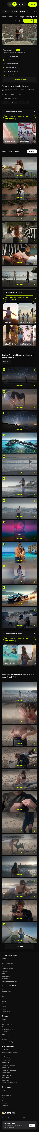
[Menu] (3, 4)
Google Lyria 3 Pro (7, 1060)
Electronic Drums (6, 991)
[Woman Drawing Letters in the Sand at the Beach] (19, 399)
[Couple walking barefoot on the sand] (19, 276)
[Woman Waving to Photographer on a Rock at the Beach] (19, 866)
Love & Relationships (7, 963)
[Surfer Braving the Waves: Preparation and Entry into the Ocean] (19, 464)
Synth (3, 989)
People (3, 961)
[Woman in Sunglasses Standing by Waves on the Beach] (19, 486)
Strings (4, 1009)
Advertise (4, 1103)
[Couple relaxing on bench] (19, 210)
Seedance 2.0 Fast (7, 1075)
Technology (5, 978)
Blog (3, 1098)
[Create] (9, 4)
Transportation (6, 976)
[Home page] (9, 1113)
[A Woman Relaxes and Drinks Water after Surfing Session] (19, 779)
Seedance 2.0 (5, 1067)
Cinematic (4, 999)
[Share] (19, 21)
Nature (4, 958)
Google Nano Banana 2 (8, 1065)
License (4, 1118)
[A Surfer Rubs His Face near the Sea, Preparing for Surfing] (19, 713)
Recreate (19, 175)
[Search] (14, 4)
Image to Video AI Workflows (10, 1052)
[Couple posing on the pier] (19, 167)
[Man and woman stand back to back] (19, 189)
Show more (5, 90)
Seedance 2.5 (5, 1062)
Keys (3, 994)
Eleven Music (5, 1077)
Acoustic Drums (6, 1011)
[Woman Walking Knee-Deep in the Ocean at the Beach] (19, 692)
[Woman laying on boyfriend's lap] (19, 254)
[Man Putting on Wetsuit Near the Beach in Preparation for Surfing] (19, 735)
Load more (19, 947)
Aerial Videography (7, 968)
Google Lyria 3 (6, 1072)
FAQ (3, 1100)
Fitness (4, 966)
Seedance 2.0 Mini (7, 1080)
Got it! (32, 1125)
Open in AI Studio (21, 79)
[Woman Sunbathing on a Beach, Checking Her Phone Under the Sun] (19, 888)
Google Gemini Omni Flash (9, 1082)
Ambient (4, 1006)
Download (28, 21)
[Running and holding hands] (19, 232)
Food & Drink (5, 971)
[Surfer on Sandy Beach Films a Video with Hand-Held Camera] (19, 910)
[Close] (34, 111)
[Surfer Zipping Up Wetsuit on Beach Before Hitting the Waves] (19, 801)
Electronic (4, 1004)
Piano (3, 996)
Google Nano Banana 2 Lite (9, 1070)
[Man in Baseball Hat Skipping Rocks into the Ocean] (19, 508)
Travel (3, 973)
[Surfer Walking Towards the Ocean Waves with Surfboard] (19, 822)
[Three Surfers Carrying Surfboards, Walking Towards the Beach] (19, 617)
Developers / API (6, 1095)
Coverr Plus (5, 1093)
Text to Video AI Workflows (9, 1049)
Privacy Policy (12, 1118)
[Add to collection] (15, 21)
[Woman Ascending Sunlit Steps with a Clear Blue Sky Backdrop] (19, 932)
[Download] (34, 175)
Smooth (4, 1001)
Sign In (32, 4)
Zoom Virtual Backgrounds (9, 981)
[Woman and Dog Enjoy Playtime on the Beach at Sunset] (19, 844)
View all (34, 11)
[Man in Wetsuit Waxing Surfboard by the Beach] (19, 757)
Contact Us (5, 1105)
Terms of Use (22, 1118)
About (3, 1090)
